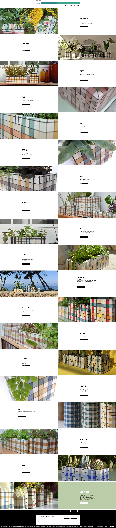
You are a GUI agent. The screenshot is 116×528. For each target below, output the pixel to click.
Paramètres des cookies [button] (100, 526)
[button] (71, 5)
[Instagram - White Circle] (78, 511)
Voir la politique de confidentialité (88, 526)
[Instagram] (78, 5)
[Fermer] (114, 526)
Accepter (112, 526)
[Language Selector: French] (74, 6)
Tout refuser (106, 526)
